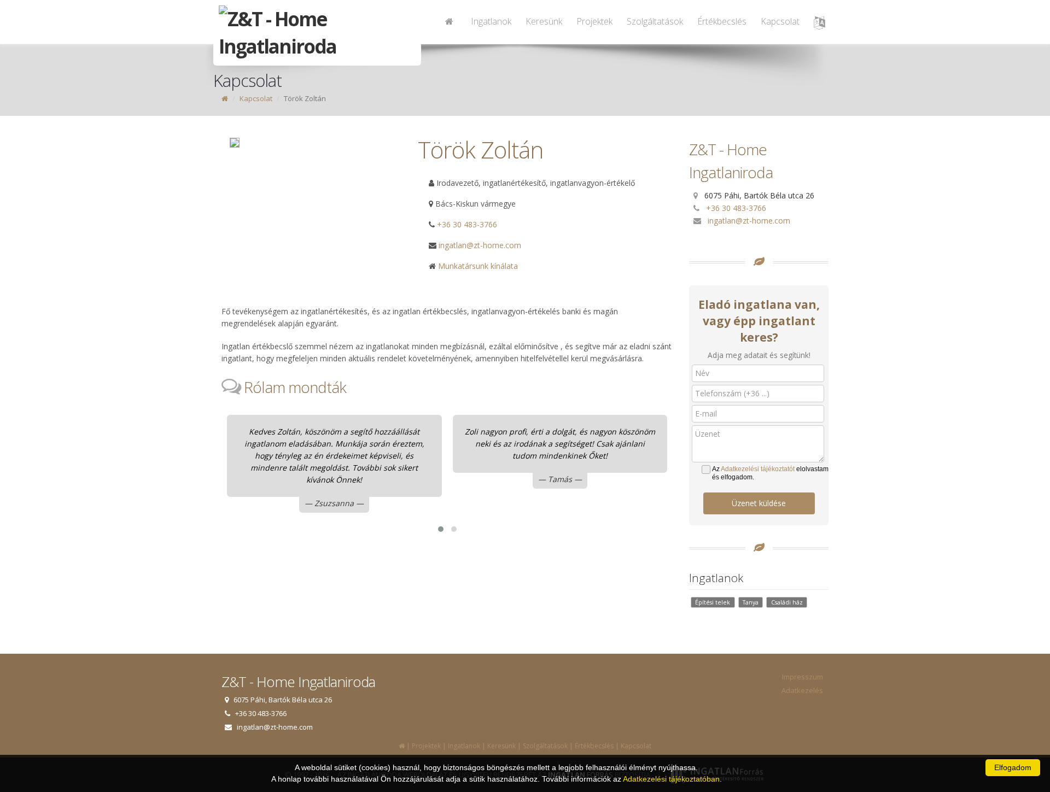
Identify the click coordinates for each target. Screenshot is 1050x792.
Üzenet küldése (759, 503)
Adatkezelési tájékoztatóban (671, 779)
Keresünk (544, 21)
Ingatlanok (491, 21)
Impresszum (802, 677)
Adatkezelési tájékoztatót (758, 469)
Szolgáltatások (655, 21)
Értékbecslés (721, 21)
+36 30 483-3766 (467, 224)
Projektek (594, 21)
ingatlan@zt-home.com (749, 220)
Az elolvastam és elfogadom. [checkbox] (770, 473)
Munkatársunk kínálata (477, 266)
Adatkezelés (802, 690)
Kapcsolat (780, 21)
